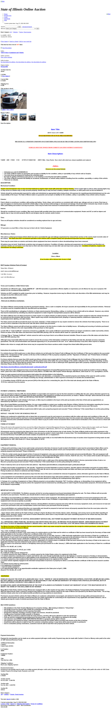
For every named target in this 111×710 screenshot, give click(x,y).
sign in (8, 699)
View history (4, 41)
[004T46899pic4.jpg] (32, 120)
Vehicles (15, 32)
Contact (3, 704)
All (11, 32)
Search (3, 26)
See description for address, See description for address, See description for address (23, 62)
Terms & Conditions (37, 704)
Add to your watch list (25, 41)
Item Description (7, 48)
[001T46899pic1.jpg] (5, 120)
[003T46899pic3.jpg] (23, 120)
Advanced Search (27, 26)
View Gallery (10, 109)
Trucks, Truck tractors (25, 32)
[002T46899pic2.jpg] (14, 120)
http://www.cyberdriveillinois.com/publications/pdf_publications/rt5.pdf (24, 367)
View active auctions (6, 57)
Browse (3, 28)
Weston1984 (4, 66)
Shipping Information (23, 704)
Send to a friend (14, 41)
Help (7, 704)
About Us (13, 704)
